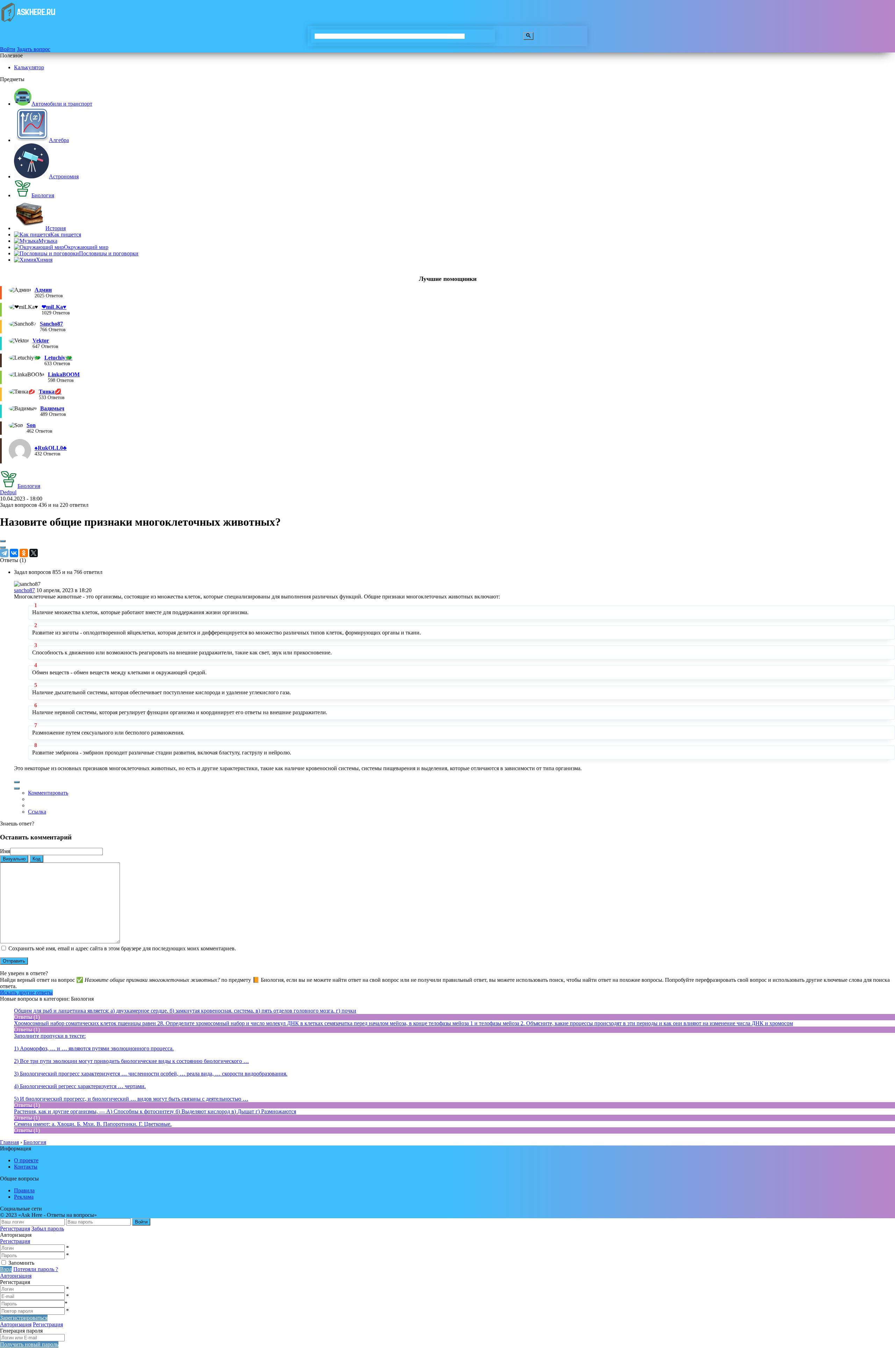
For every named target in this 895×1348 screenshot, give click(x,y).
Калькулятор (29, 67)
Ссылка (37, 812)
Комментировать (48, 793)
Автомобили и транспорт (61, 104)
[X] (33, 553)
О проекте (26, 1160)
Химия (44, 260)
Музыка (47, 241)
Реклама (24, 1197)
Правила (24, 1190)
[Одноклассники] (24, 553)
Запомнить (21, 1263)
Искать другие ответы (26, 992)
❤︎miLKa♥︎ (54, 307)
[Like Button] (3, 541)
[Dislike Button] (3, 547)
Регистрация (15, 1229)
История (55, 228)
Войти (7, 49)
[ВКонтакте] (14, 553)
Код (37, 858)
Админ (43, 290)
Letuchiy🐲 (58, 358)
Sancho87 (51, 324)
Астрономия (64, 176)
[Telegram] (4, 553)
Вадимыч (52, 408)
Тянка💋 (50, 392)
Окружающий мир (86, 247)
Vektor (41, 340)
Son (31, 425)
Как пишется (65, 234)
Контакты (25, 1167)
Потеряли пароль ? (35, 1269)
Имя (5, 851)
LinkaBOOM (64, 374)
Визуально (14, 858)
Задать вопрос (33, 49)
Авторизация (15, 1276)
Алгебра (59, 140)
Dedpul (8, 492)
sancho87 (24, 590)
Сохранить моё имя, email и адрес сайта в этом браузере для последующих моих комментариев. (122, 948)
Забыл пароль (47, 1229)
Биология (42, 195)
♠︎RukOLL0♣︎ (51, 448)
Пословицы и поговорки (108, 253)
